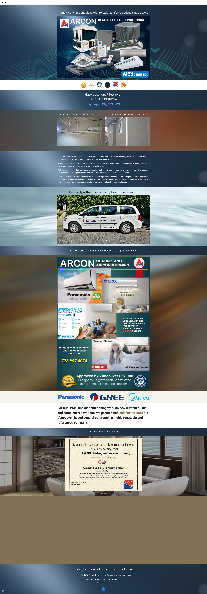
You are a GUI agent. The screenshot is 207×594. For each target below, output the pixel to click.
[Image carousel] (79, 133)
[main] (103, 11)
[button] (3, 591)
